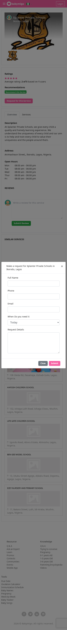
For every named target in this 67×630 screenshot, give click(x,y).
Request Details (16, 329)
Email (10, 303)
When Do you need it (18, 316)
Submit (54, 363)
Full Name (13, 277)
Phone (11, 290)
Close (43, 363)
